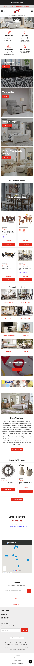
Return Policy (4, 646)
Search (6, 643)
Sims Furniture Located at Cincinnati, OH (14, 647)
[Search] (29, 591)
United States (16, 638)
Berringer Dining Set (24, 233)
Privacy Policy (12, 646)
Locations (25, 643)
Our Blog (27, 647)
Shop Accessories (17, 499)
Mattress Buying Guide (26, 646)
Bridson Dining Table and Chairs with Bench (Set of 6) (25, 268)
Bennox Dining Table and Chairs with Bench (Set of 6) (8, 232)
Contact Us (18, 643)
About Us (12, 643)
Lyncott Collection (17, 449)
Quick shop (8, 240)
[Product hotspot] (12, 399)
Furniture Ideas (24, 644)
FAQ (18, 646)
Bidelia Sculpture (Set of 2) (25, 482)
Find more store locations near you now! (17, 526)
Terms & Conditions (8, 644)
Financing (17, 644)
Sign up (24, 630)
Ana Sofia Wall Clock (6, 482)
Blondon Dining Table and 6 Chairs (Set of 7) (8, 267)
